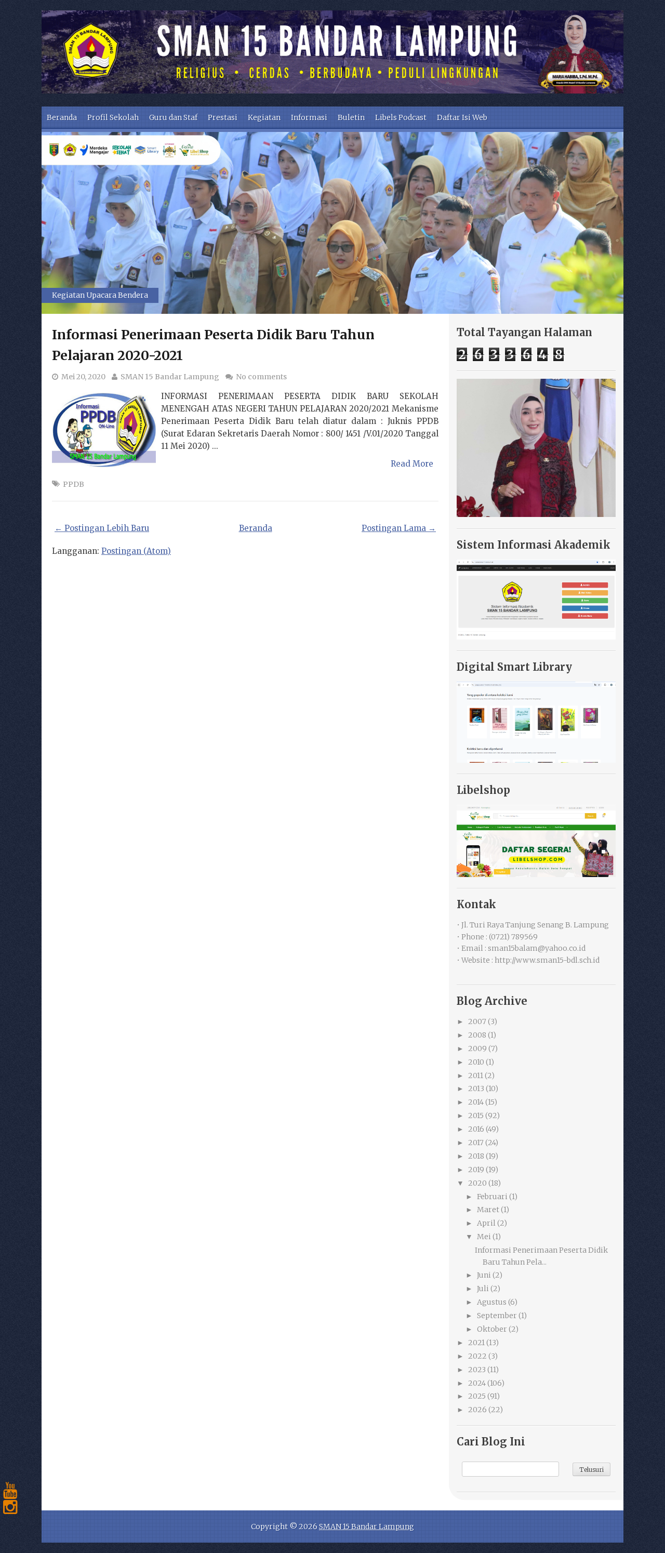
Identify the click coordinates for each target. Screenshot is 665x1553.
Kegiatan (264, 117)
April (486, 1223)
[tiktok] (10, 1524)
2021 (476, 1342)
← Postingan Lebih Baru (102, 528)
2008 (477, 1035)
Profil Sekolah (113, 117)
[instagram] (10, 1507)
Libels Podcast (401, 117)
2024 (477, 1383)
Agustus (492, 1302)
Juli (483, 1288)
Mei (484, 1236)
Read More (412, 464)
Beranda (62, 117)
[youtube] (10, 1490)
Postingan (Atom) (136, 551)
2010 (476, 1062)
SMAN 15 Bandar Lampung (170, 376)
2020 (477, 1183)
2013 (476, 1088)
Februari (492, 1196)
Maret (488, 1209)
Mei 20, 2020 (83, 376)
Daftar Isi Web (462, 117)
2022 (477, 1356)
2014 (476, 1102)
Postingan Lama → (399, 528)
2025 (477, 1396)
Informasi (309, 117)
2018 (476, 1156)
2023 (477, 1369)
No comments (261, 376)
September (497, 1315)
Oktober (492, 1329)
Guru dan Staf (173, 117)
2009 (477, 1048)
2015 (476, 1115)
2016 (476, 1129)
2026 (477, 1409)
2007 (477, 1021)
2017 (476, 1142)
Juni (484, 1275)
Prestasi (222, 117)
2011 (475, 1075)
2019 (476, 1169)
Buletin (351, 117)
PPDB (73, 484)
